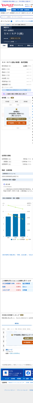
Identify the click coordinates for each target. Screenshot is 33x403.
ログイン (27, 6)
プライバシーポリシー (9, 390)
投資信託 (27, 10)
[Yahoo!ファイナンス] (12, 4)
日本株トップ (4, 13)
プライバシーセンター (22, 390)
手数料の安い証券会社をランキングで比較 (16, 90)
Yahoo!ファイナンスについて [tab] (15, 382)
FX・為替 (20, 10)
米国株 (14, 10)
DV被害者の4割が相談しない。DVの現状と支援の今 (16, 1)
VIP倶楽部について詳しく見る (16, 123)
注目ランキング (26, 13)
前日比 (17, 323)
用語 (9, 66)
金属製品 (11, 30)
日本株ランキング (15, 13)
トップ (3, 10)
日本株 (9, 10)
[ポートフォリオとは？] (11, 21)
